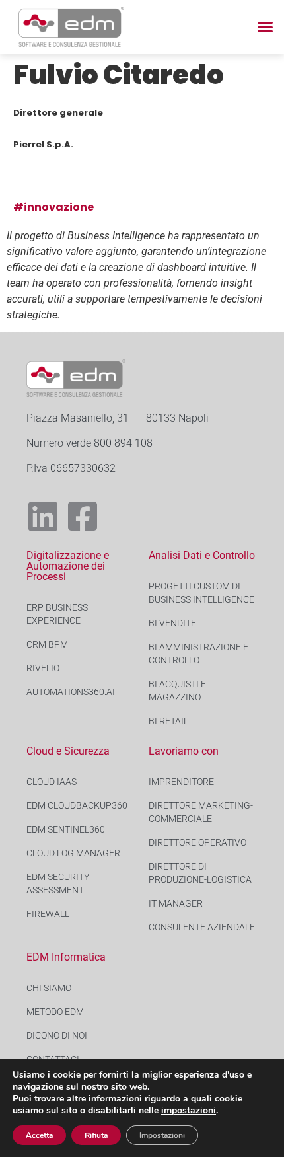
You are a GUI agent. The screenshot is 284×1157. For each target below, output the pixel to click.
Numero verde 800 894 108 (89, 443)
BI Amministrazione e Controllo (198, 653)
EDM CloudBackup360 (76, 805)
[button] (265, 27)
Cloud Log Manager (73, 853)
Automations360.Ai (70, 692)
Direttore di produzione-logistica (200, 873)
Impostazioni (162, 1135)
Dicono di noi (56, 1035)
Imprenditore (181, 781)
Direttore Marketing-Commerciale (201, 812)
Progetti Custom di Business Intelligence (201, 593)
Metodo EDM (55, 1011)
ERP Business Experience (57, 614)
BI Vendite (172, 623)
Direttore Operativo (197, 842)
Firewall (47, 914)
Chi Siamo (48, 988)
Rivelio (42, 668)
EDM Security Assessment (57, 883)
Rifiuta (96, 1135)
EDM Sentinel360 (65, 829)
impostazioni (188, 1111)
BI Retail (168, 721)
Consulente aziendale (202, 927)
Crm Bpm (47, 644)
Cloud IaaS (51, 781)
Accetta (39, 1135)
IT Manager (176, 903)
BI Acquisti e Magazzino (177, 690)
